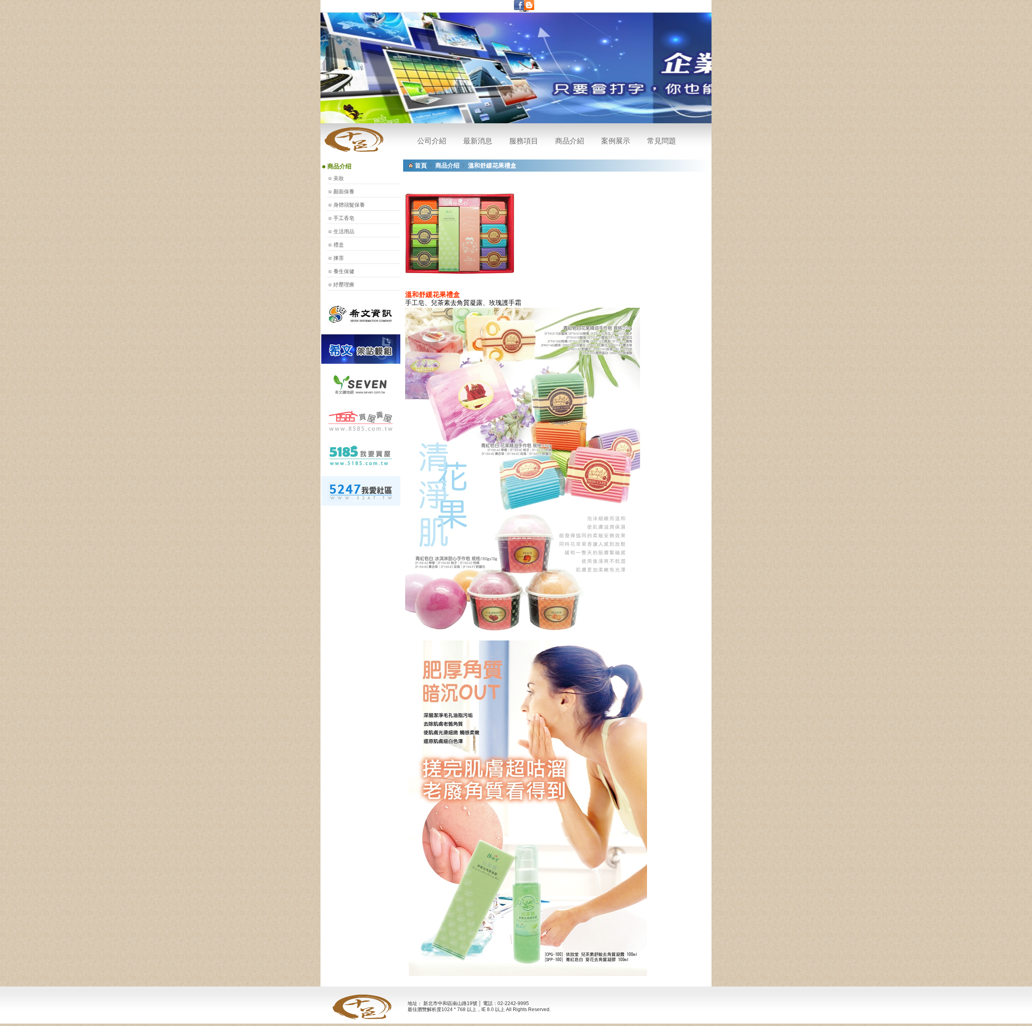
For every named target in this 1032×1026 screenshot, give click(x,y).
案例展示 (615, 141)
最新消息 (477, 141)
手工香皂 (343, 218)
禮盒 (338, 245)
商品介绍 (447, 165)
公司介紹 (431, 141)
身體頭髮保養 (349, 205)
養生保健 (343, 271)
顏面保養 (343, 192)
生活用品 (343, 231)
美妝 (338, 178)
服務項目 (523, 141)
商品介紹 (569, 141)
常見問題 (661, 141)
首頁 (421, 165)
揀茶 (338, 258)
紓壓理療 (343, 285)
